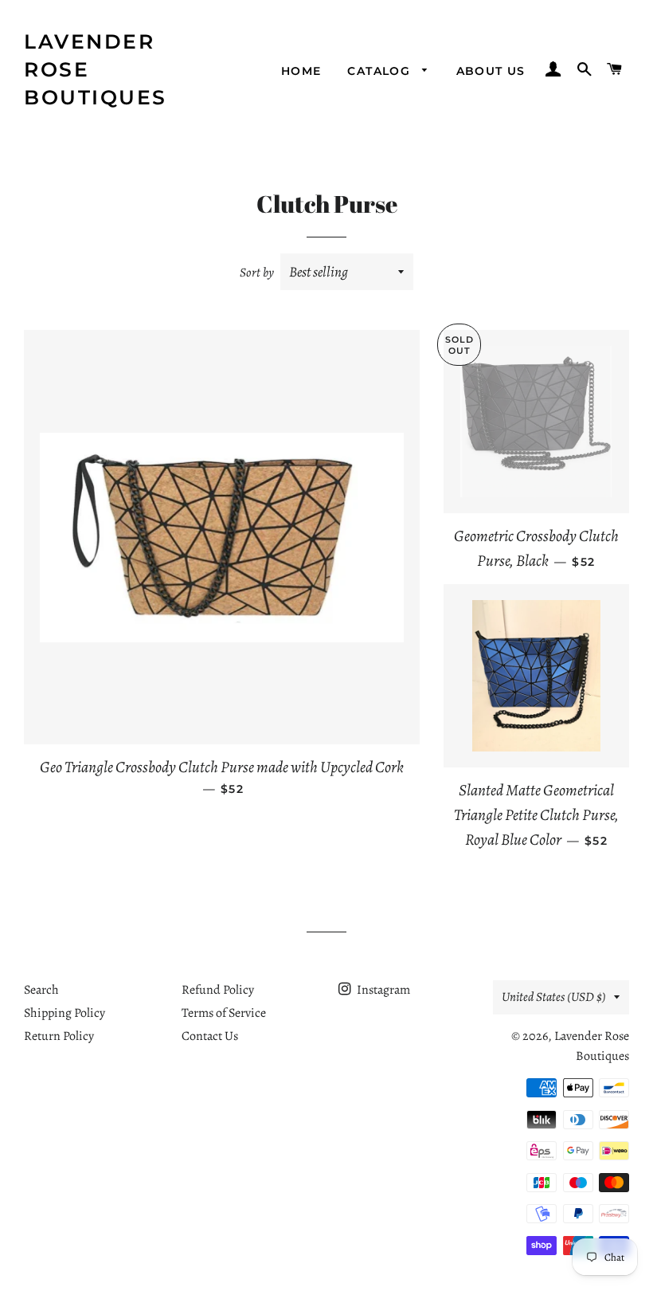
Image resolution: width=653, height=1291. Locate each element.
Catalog (380, 71)
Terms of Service (224, 1013)
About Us (491, 71)
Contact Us (210, 1036)
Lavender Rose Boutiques (95, 69)
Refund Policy (218, 990)
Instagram (382, 990)
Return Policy (59, 1036)
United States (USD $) (554, 997)
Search (41, 990)
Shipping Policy (64, 1013)
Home (301, 71)
